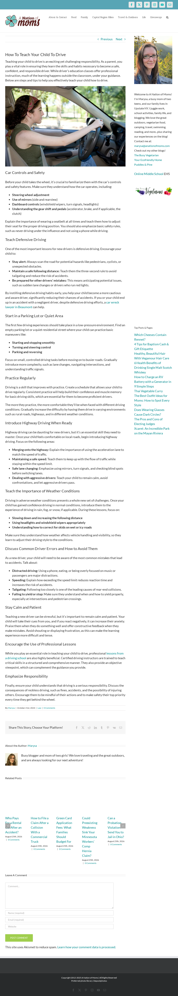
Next (119, 39)
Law (39, 708)
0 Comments (49, 708)
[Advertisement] (153, 266)
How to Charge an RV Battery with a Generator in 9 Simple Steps (152, 381)
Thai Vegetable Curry (148, 391)
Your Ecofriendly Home (148, 159)
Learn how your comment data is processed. (86, 947)
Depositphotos (100, 981)
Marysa (11, 708)
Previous (107, 39)
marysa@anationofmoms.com (152, 145)
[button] (167, 17)
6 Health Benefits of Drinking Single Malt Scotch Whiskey (153, 367)
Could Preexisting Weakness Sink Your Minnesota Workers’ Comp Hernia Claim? (89, 836)
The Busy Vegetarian (146, 155)
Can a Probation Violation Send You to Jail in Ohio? (116, 827)
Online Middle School (148, 174)
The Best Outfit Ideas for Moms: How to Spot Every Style (151, 400)
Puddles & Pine (143, 164)
